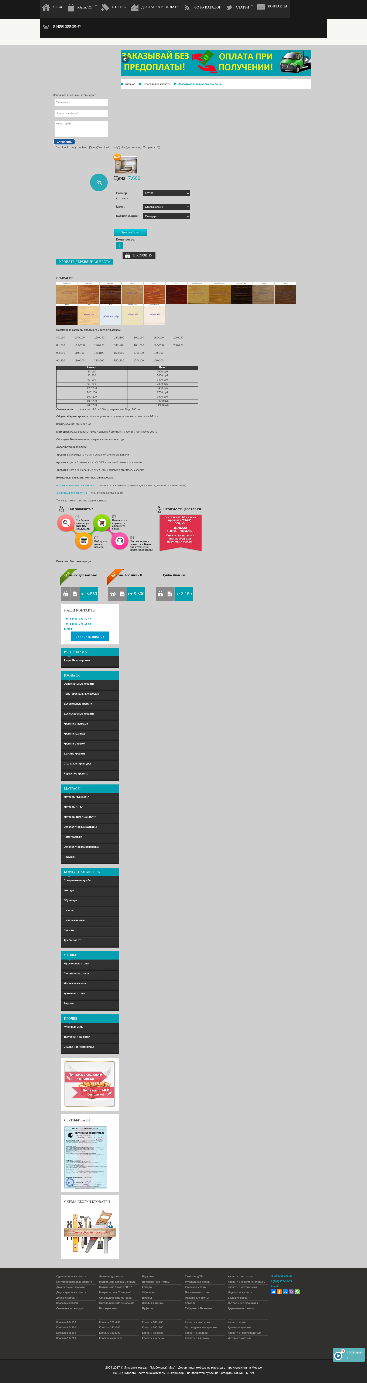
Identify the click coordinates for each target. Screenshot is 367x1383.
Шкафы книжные (74, 920)
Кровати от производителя (244, 1332)
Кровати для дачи (196, 1332)
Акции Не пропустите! (77, 660)
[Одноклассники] (279, 1291)
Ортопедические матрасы (80, 826)
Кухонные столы (74, 993)
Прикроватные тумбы (77, 880)
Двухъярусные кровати (79, 713)
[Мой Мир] (285, 1291)
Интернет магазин (239, 1338)
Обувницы (70, 900)
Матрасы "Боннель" (76, 797)
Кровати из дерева (111, 1338)
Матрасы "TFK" (73, 806)
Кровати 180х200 (152, 1322)
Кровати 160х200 (109, 1332)
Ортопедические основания (116, 1303)
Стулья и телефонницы (79, 1046)
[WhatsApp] (297, 1291)
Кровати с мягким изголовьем (246, 1281)
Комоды (69, 890)
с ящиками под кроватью (72, 492)
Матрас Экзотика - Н (127, 575)
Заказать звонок (90, 637)
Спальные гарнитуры (77, 763)
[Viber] (291, 1291)
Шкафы (68, 910)
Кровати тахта (237, 1322)
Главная (130, 84)
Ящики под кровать (76, 773)
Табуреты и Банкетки (198, 1308)
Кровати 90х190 (66, 1332)
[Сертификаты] (85, 1157)
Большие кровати (239, 1297)
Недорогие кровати (240, 1292)
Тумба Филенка (174, 575)
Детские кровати (74, 753)
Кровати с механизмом (242, 1287)
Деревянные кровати (157, 84)
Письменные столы (76, 973)
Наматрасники (73, 836)
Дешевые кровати (239, 1327)
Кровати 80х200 (66, 1327)
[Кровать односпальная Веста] (126, 165)
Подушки (69, 856)
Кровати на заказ (74, 733)
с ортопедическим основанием (75, 485)
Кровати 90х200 (66, 1338)
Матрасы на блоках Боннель (117, 1281)
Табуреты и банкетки (77, 1036)
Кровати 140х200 (109, 1327)
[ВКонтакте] (273, 1291)
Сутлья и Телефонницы (243, 1303)
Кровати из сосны (153, 1338)
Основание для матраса (79, 575)
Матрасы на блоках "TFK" (115, 1287)
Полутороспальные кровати (81, 693)
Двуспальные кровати (78, 703)
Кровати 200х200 (152, 1327)
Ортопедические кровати (201, 1327)
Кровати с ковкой (74, 743)
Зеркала (69, 1003)
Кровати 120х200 (109, 1322)
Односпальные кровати (79, 683)
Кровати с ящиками (76, 723)
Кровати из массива (197, 1322)
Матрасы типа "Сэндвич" (80, 816)
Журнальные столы (76, 963)
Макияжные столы (75, 983)
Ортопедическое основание (81, 846)
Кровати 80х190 (66, 1322)
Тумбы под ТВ (73, 940)
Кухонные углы (73, 1026)
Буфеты (69, 930)
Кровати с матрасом (240, 1276)
